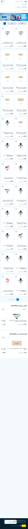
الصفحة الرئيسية (24, 7)
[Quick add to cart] (16, 29)
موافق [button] (24, 525)
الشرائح (18, 7)
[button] (16, 525)
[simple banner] (26, 1)
